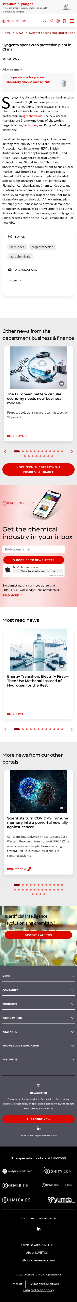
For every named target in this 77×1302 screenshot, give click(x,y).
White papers (12, 1017)
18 (44, 456)
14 (29, 456)
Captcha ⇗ (55, 575)
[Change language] (58, 21)
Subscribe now (38, 1119)
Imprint (17, 1284)
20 (52, 456)
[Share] (51, 21)
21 (46, 890)
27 (37, 894)
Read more (11, 595)
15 (33, 456)
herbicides (30, 125)
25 (62, 890)
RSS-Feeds (9, 1059)
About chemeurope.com (38, 1260)
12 (62, 451)
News (6, 976)
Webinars (9, 1031)
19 (48, 456)
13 (25, 456)
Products (9, 1003)
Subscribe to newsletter (34, 560)
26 (33, 894)
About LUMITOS (37, 1252)
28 (40, 894)
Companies (10, 990)
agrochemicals (32, 116)
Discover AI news (38, 935)
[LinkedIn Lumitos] (38, 1229)
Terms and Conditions (44, 1284)
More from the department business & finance (38, 469)
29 (44, 894)
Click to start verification (38, 571)
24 (58, 890)
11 (58, 451)
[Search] (45, 21)
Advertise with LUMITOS (37, 1245)
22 (50, 890)
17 (40, 456)
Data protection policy (38, 1290)
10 (54, 451)
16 (37, 456)
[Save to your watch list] (64, 21)
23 (54, 890)
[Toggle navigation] (72, 21)
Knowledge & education (20, 1045)
